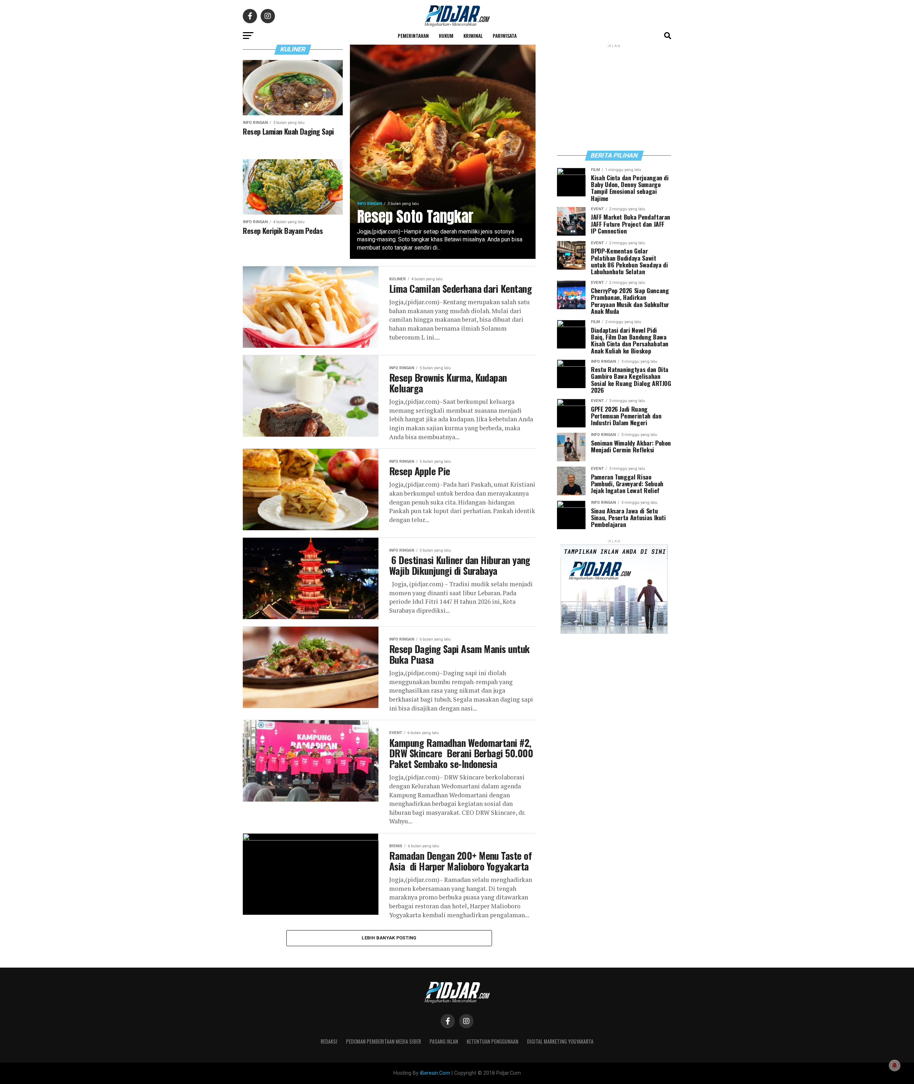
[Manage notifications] (894, 1065)
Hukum (446, 35)
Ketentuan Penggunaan (492, 1041)
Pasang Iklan (444, 1041)
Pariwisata (505, 35)
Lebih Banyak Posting (389, 937)
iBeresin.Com (435, 1073)
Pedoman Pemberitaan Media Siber (383, 1041)
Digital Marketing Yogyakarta (560, 1041)
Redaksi (329, 1041)
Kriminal (473, 35)
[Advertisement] (614, 97)
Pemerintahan (413, 35)
